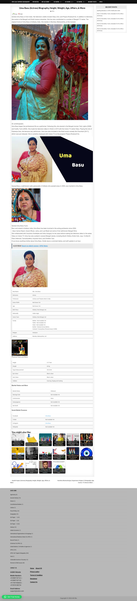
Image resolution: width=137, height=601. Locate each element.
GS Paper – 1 (57, 2)
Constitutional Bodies (15, 504)
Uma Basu (48, 416)
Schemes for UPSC (15, 543)
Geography (13, 514)
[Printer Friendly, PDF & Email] (17, 14)
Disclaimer (33, 579)
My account (45, 2)
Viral (11, 556)
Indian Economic (14, 530)
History (12, 527)
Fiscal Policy (13, 511)
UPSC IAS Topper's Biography (18, 553)
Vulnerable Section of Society (18, 559)
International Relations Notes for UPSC (20, 537)
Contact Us (33, 582)
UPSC (101, 2)
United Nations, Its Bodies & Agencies (20, 546)
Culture (12, 507)
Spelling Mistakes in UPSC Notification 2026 (108, 10)
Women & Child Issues (16, 563)
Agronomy (13, 494)
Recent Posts (92, 2)
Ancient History (14, 498)
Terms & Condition (36, 575)
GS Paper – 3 (80, 2)
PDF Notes (36, 2)
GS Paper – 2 (68, 2)
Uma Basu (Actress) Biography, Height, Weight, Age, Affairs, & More (52, 8)
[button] (12, 597)
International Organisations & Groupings (20, 533)
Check (12, 501)
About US (39, 568)
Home (32, 568)
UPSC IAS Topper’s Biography (21, 2)
